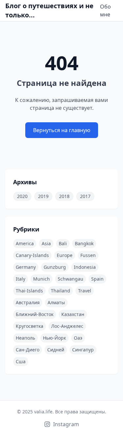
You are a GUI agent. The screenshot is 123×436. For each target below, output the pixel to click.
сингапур (83, 350)
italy (20, 279)
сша (21, 361)
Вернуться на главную (61, 130)
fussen (88, 255)
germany (26, 267)
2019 (43, 196)
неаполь (25, 338)
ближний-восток (34, 314)
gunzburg (55, 267)
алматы (56, 302)
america (25, 243)
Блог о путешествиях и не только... (49, 10)
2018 (64, 196)
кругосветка (29, 326)
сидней (55, 350)
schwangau (70, 279)
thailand (60, 290)
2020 (22, 196)
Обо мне (105, 10)
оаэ (78, 338)
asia (46, 243)
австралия (28, 302)
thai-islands (29, 290)
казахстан (72, 314)
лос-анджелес (67, 326)
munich (41, 279)
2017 (85, 196)
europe (64, 255)
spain (97, 279)
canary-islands (32, 255)
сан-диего (27, 350)
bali (63, 243)
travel (84, 290)
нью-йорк (54, 338)
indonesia (85, 267)
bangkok (84, 243)
